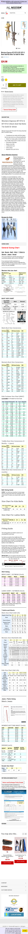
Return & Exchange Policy (9, 778)
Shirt (15, 252)
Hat (3, 252)
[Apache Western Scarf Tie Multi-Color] (20, 845)
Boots (7, 252)
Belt (11, 252)
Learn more (18, 932)
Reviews (4, 823)
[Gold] (6, 79)
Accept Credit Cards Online (14, 905)
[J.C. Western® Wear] (14, 8)
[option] (24, 25)
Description (5, 117)
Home (2, 18)
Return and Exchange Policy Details (13, 782)
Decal (14, 254)
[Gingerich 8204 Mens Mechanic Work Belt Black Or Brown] (7, 845)
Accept (24, 930)
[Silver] (2, 79)
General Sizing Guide (9, 109)
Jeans (9, 254)
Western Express (9, 91)
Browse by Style (7, 217)
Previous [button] (23, 834)
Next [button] (26, 834)
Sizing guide (5, 244)
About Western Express (10, 155)
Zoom (18, 48)
